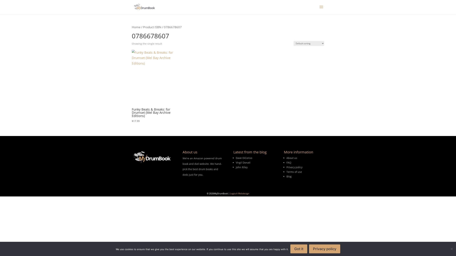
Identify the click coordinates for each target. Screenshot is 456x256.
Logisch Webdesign (239, 193)
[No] (451, 249)
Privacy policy (324, 249)
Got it (298, 249)
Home (136, 27)
